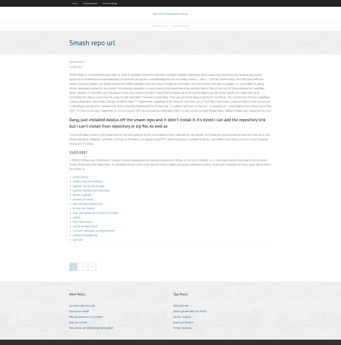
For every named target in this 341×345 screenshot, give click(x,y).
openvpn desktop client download (91, 190)
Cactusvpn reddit (79, 311)
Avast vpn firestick (183, 322)
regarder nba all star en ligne (88, 186)
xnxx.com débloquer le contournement (94, 230)
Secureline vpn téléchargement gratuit (91, 328)
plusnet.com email (83, 199)
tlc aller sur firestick (83, 208)
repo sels (78, 239)
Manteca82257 (90, 3)
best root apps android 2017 (88, 203)
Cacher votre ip (182, 316)
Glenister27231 (159, 26)
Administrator (76, 61)
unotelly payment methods (87, 181)
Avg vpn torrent (78, 322)
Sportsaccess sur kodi (82, 305)
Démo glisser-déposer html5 (189, 311)
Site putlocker (181, 305)
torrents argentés (82, 195)
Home (75, 3)
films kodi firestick (83, 221)
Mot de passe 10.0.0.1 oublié (85, 316)
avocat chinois (80, 177)
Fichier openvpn (182, 328)
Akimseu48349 (110, 3)
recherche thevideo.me (85, 235)
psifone (77, 217)
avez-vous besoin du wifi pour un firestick (95, 213)
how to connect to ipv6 (85, 226)
